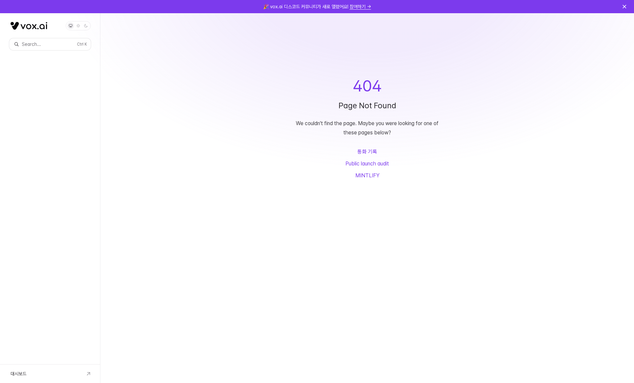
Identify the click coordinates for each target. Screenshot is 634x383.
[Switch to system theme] (70, 25)
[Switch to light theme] (78, 25)
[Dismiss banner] (624, 6)
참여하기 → (360, 6)
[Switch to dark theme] (86, 25)
